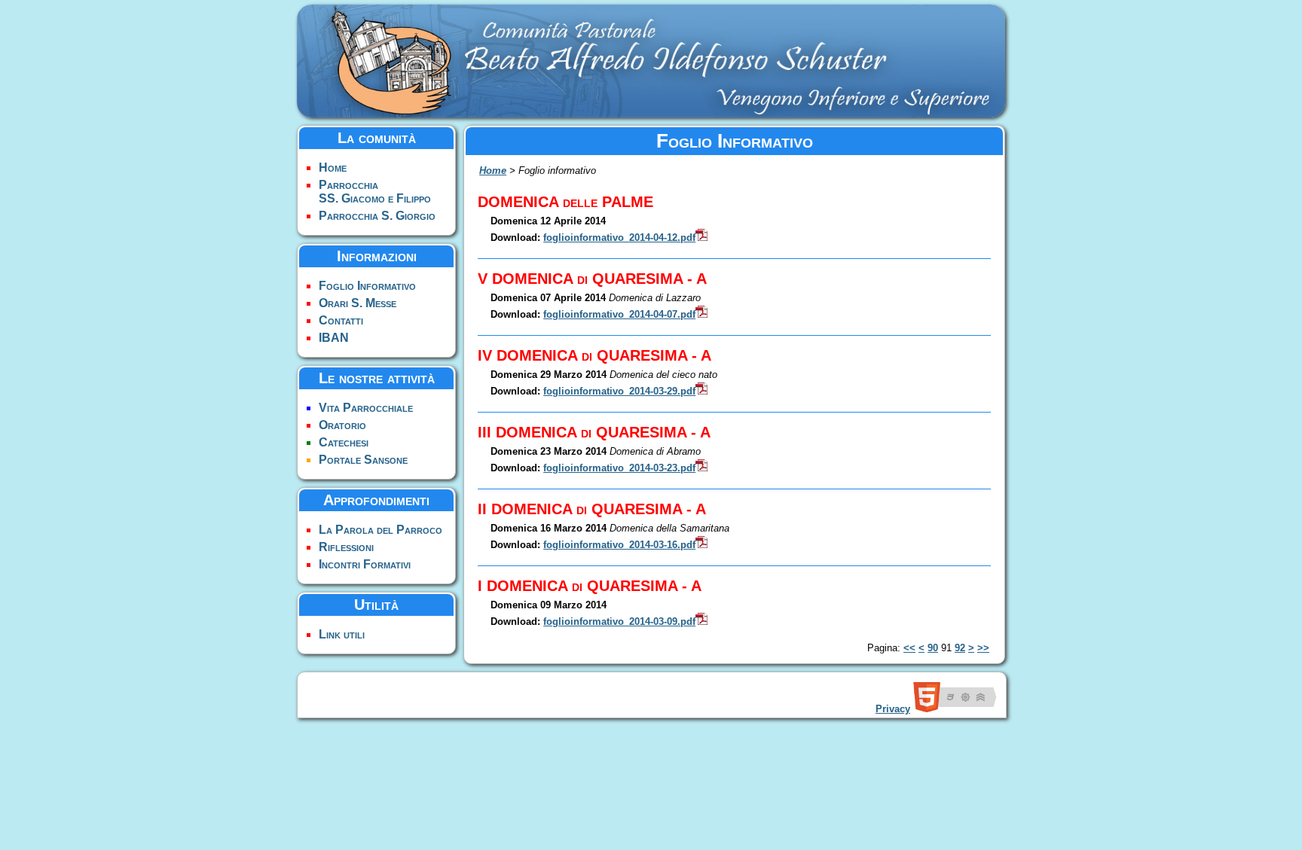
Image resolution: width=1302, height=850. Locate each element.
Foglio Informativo (367, 285)
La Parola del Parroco (380, 529)
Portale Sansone (363, 459)
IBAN (334, 337)
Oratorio (342, 425)
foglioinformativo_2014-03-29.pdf (619, 391)
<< (909, 647)
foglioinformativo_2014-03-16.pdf (619, 544)
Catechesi (343, 442)
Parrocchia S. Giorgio (377, 215)
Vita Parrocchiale (366, 407)
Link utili (342, 634)
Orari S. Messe (357, 303)
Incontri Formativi (365, 564)
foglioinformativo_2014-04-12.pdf (619, 237)
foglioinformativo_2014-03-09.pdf (619, 621)
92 (960, 647)
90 (933, 647)
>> (983, 647)
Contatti (341, 320)
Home (333, 167)
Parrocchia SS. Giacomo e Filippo (375, 191)
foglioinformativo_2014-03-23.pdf (619, 468)
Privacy (893, 708)
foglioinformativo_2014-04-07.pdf (619, 314)
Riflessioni (346, 547)
